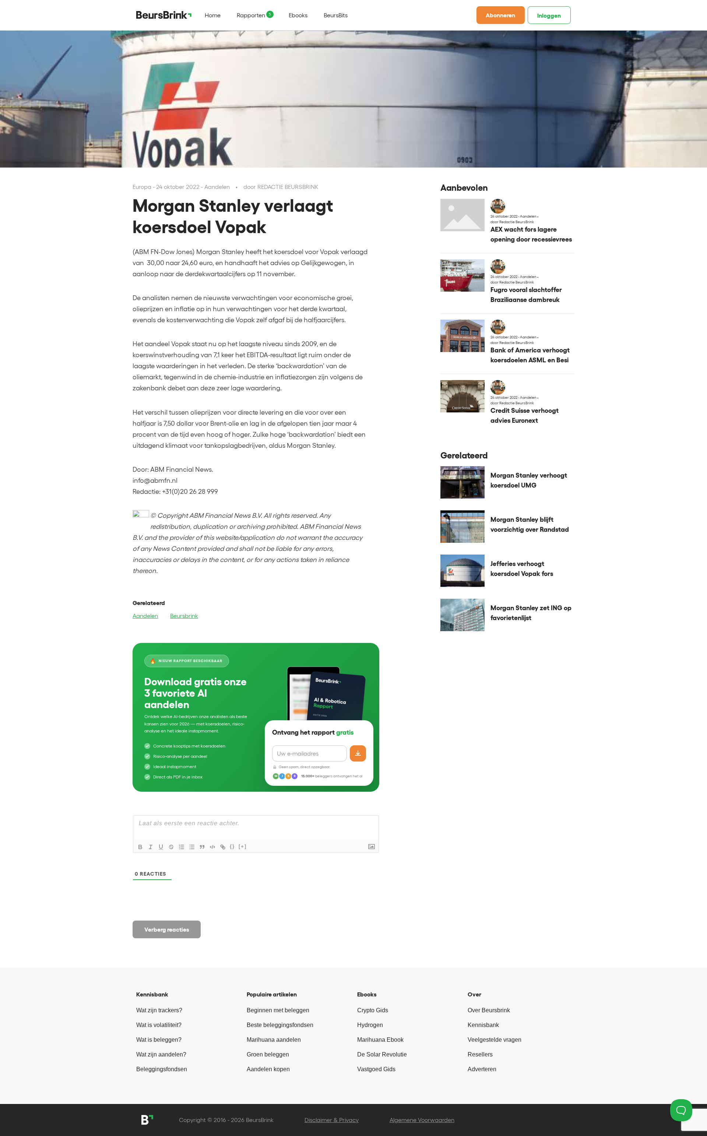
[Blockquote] (202, 847)
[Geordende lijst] (181, 847)
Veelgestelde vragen (494, 1040)
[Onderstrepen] (161, 847)
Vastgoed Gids (376, 1069)
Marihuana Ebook (380, 1040)
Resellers (480, 1054)
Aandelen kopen (268, 1069)
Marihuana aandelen (274, 1040)
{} (232, 846)
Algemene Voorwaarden (422, 1119)
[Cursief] (150, 847)
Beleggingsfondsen (161, 1069)
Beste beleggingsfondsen (280, 1025)
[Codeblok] (212, 847)
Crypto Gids (372, 1010)
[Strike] (171, 847)
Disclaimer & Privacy (332, 1119)
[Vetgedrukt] (140, 847)
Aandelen (145, 615)
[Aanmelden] (358, 753)
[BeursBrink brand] (163, 14)
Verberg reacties (166, 929)
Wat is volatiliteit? (159, 1025)
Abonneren (500, 15)
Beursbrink (184, 615)
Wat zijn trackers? (159, 1010)
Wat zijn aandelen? (161, 1054)
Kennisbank (483, 1025)
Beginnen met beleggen (278, 1010)
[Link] (223, 847)
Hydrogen (370, 1025)
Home (213, 15)
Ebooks (298, 15)
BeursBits (336, 15)
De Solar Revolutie (382, 1054)
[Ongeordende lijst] (192, 847)
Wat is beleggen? (159, 1040)
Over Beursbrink (489, 1010)
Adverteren (482, 1069)
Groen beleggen (268, 1054)
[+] (243, 846)
